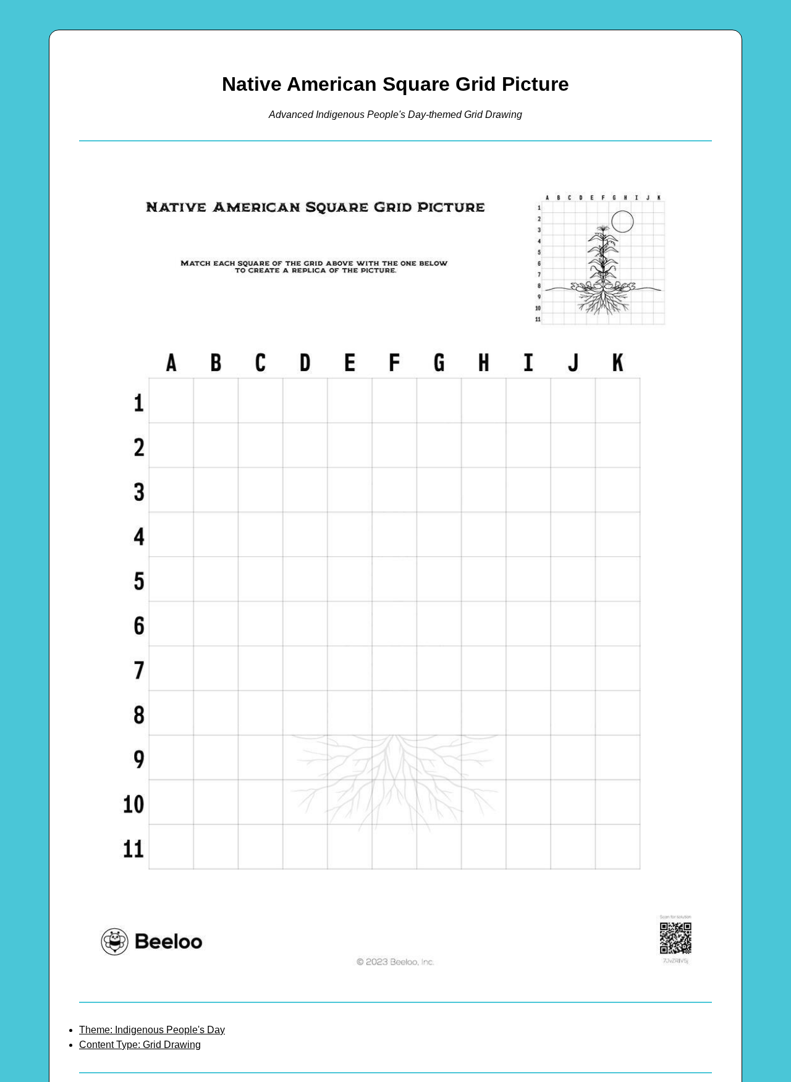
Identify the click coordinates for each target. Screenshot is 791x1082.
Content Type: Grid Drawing (140, 1044)
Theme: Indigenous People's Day (152, 1030)
